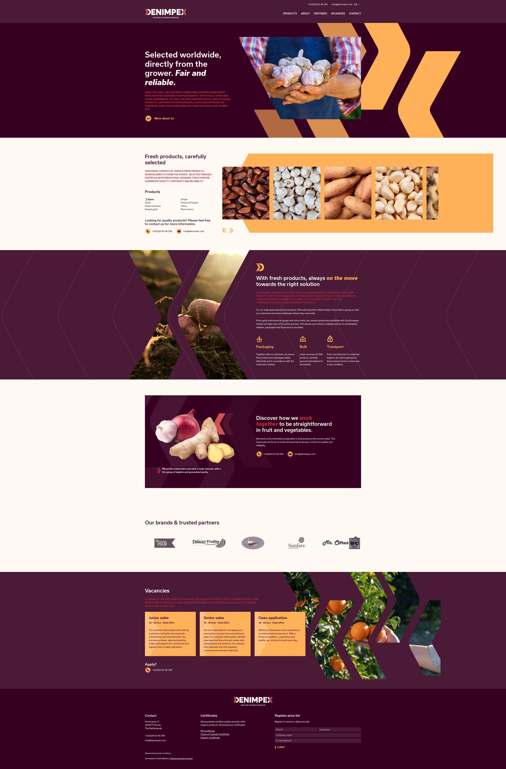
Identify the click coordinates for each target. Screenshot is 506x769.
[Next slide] (231, 230)
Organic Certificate (210, 738)
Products (290, 13)
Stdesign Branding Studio (181, 759)
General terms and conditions (158, 753)
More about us (164, 118)
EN (356, 4)
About (305, 13)
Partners (320, 13)
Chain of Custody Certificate (215, 734)
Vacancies (338, 13)
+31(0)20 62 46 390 (318, 4)
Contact (355, 13)
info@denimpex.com (342, 4)
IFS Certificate (208, 731)
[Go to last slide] (224, 230)
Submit (281, 747)
